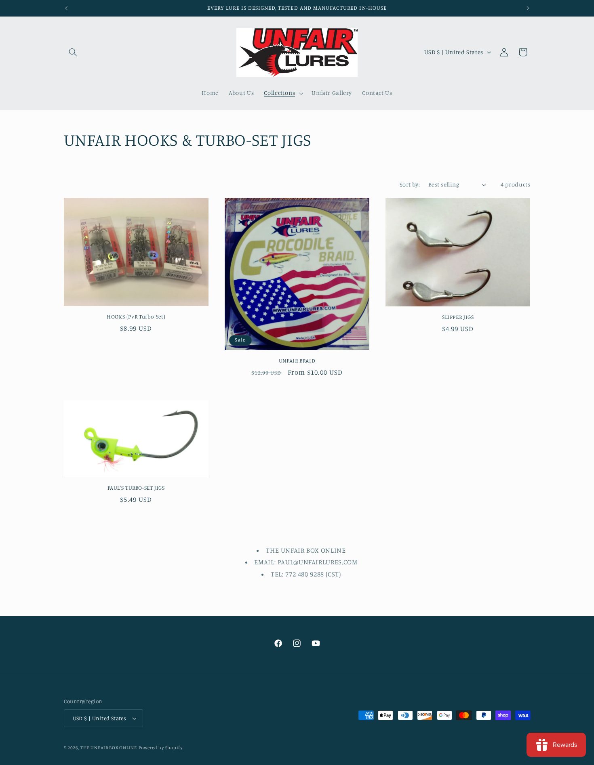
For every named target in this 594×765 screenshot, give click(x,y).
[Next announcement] (528, 8)
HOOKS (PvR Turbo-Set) (136, 316)
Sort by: (410, 184)
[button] (73, 52)
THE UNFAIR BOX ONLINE (108, 747)
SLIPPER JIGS (458, 317)
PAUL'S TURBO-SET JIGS (136, 487)
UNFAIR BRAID (297, 360)
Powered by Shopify (161, 747)
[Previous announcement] (66, 8)
